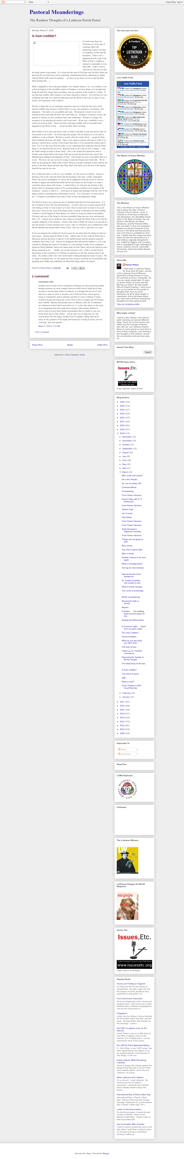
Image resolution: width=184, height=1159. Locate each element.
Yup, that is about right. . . (133, 549)
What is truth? (128, 681)
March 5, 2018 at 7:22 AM (49, 326)
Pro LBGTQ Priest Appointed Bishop (133, 1045)
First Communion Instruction (129, 998)
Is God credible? (129, 670)
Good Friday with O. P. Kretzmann (132, 500)
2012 (122, 721)
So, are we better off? (131, 483)
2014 (122, 713)
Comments (125, 754)
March (125, 472)
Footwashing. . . (129, 491)
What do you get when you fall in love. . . (132, 641)
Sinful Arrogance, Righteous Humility (131, 530)
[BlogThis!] (75, 268)
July (124, 456)
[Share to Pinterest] (83, 268)
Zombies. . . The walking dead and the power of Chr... (133, 613)
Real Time (132, 147)
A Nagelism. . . (123, 1013)
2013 (122, 717)
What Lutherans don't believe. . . (131, 1077)
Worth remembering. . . (132, 597)
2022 (122, 417)
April (124, 468)
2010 (122, 729)
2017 (122, 702)
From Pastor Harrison (131, 525)
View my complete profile (128, 304)
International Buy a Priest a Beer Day (133, 1094)
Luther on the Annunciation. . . (130, 1109)
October (126, 444)
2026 (122, 402)
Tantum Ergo (127, 509)
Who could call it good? (132, 475)
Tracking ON (141, 147)
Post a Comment (42, 332)
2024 (122, 410)
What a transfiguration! (132, 564)
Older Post (102, 344)
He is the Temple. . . (131, 479)
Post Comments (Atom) (75, 354)
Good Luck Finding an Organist (131, 984)
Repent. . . (126, 607)
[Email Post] (67, 267)
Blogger (106, 1153)
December (127, 437)
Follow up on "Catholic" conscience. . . (132, 652)
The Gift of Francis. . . (132, 674)
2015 (122, 710)
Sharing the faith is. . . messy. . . (132, 602)
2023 (122, 413)
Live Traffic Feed (133, 83)
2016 (122, 706)
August (125, 452)
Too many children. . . (131, 633)
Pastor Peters (132, 265)
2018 (122, 433)
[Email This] (72, 268)
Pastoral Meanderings (57, 11)
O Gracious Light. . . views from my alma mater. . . (134, 627)
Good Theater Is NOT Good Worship (132, 686)
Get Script (124, 147)
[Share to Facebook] (80, 268)
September (127, 448)
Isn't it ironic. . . (128, 513)
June (124, 460)
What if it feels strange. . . (133, 587)
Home (70, 344)
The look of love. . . (130, 647)
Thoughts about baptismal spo (128, 90)
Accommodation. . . (130, 636)
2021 (122, 421)
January (126, 697)
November (127, 441)
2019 (122, 429)
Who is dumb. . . (129, 553)
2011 (122, 725)
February (126, 693)
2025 (122, 406)
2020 (122, 425)
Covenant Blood (129, 487)
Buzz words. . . (128, 545)
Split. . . (125, 678)
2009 (122, 733)
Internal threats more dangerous (131, 575)
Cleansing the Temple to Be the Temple (133, 658)
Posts (123, 749)
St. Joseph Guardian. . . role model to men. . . (132, 581)
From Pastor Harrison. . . (133, 495)
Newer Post (37, 344)
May (124, 464)
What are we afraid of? (138, 142)
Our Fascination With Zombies (130, 1124)
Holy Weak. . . (128, 517)
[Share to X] (78, 268)
